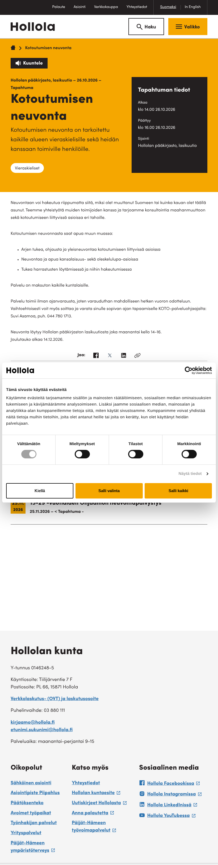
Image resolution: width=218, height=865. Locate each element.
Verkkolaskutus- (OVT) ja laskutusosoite (55, 699)
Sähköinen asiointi (31, 783)
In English (193, 7)
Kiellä (40, 490)
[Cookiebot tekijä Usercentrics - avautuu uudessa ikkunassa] (188, 370)
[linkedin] (123, 356)
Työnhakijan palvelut (34, 823)
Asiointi (80, 7)
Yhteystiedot (137, 7)
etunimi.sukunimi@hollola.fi (42, 730)
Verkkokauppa (108, 10)
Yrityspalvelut (26, 833)
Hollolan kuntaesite (96, 794)
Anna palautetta (93, 814)
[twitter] (110, 356)
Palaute (60, 10)
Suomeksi (168, 7)
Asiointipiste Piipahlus (35, 793)
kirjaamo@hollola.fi (33, 723)
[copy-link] (137, 356)
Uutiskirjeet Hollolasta (99, 804)
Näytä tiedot (190, 473)
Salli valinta (109, 490)
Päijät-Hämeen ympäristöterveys (38, 848)
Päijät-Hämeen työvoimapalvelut (103, 827)
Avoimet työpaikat (31, 813)
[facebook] (96, 356)
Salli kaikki (178, 490)
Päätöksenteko (27, 803)
